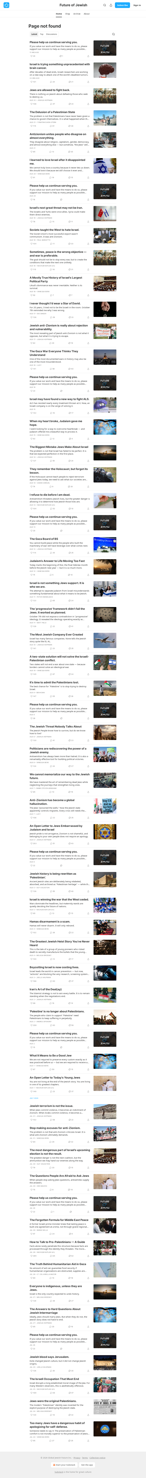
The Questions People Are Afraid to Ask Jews (59, 1175)
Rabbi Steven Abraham (46, 788)
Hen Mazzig (42, 1186)
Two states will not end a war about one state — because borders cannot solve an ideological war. (57, 666)
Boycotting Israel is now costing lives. (54, 967)
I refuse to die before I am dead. (50, 494)
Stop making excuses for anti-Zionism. (55, 1128)
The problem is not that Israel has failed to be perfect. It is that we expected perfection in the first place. (58, 452)
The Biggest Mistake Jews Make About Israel (59, 447)
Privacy (77, 1457)
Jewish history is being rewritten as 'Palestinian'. (53, 875)
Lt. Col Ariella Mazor (46, 1274)
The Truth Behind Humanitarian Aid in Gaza (58, 1264)
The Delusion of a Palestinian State (52, 112)
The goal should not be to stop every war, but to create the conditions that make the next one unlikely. (58, 261)
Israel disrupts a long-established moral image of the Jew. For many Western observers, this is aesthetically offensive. (60, 1384)
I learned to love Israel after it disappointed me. (57, 161)
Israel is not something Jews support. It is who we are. (57, 584)
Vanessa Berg (43, 174)
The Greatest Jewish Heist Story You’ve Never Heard (60, 943)
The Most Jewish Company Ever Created (56, 634)
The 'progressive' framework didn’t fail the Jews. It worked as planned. (57, 610)
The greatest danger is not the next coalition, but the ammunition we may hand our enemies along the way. (56, 1159)
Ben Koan (40, 693)
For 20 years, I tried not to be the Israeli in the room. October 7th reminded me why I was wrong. (60, 309)
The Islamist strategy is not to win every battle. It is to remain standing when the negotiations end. (60, 995)
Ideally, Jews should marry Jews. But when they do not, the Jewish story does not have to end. (58, 1318)
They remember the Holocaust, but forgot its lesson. (59, 470)
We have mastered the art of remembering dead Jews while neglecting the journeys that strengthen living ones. (59, 783)
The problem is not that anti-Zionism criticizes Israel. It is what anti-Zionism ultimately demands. (57, 1133)
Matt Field (41, 623)
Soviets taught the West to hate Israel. (54, 229)
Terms (85, 1457)
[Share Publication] (111, 5)
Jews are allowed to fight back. (50, 90)
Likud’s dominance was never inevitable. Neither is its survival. (56, 287)
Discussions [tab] (51, 34)
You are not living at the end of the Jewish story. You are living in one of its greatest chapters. (60, 1083)
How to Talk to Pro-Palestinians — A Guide (57, 1242)
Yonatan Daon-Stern (46, 122)
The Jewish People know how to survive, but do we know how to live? (57, 732)
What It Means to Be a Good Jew (51, 1055)
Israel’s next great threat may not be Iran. (56, 207)
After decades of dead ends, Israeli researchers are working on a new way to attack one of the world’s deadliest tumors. (59, 73)
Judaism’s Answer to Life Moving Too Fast (57, 561)
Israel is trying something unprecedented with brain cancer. (60, 66)
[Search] (105, 5)
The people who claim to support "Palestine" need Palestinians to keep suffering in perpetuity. (54, 1017)
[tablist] (44, 34)
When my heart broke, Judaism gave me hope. (56, 423)
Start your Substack (65, 1464)
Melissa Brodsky (44, 955)
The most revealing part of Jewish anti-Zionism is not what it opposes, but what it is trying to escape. (59, 334)
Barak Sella (42, 1230)
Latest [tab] (34, 34)
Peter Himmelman (45, 597)
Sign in (137, 5)
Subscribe (122, 5)
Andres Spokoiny (44, 1022)
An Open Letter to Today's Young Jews (55, 1077)
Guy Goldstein (43, 888)
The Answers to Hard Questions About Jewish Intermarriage (55, 1310)
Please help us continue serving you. (54, 42)
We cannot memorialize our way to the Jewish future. (60, 776)
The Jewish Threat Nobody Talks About (56, 726)
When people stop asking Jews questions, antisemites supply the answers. (59, 1181)
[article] (73, 49)
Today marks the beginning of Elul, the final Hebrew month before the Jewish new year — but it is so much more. (59, 566)
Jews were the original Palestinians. (53, 1401)
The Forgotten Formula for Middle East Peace (59, 1220)
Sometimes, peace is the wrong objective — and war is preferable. (58, 253)
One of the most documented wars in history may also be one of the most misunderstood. (58, 360)
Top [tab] (41, 34)
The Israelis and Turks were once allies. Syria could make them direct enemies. (57, 213)
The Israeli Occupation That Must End (54, 1379)
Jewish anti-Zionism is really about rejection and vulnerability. (59, 327)
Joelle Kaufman (43, 977)
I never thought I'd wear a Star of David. (55, 303)
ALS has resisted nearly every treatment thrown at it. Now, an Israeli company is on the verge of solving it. (60, 404)
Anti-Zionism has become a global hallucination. (52, 802)
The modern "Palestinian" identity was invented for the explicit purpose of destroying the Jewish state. (56, 1406)
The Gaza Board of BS (44, 539)
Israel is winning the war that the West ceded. (59, 899)
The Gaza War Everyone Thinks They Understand (54, 353)
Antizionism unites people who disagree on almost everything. (58, 136)
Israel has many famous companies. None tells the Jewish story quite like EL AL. (58, 640)
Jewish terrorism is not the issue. (51, 1106)
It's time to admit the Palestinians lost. (54, 682)
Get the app (87, 1464)
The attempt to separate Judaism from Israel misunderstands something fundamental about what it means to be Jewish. (59, 592)
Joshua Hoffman (44, 100)
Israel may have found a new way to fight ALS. (59, 399)
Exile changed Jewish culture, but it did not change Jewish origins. (58, 1362)
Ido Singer (41, 314)
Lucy (39, 365)
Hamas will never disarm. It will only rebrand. (52, 925)
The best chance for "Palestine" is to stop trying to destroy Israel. (58, 688)
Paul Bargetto (43, 240)
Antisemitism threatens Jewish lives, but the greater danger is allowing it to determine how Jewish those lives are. (60, 500)
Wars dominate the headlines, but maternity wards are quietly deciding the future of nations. (56, 905)
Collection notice (97, 1457)
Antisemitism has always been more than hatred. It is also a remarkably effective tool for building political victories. (59, 757)
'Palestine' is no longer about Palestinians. (57, 1011)
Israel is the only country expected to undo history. (54, 1293)
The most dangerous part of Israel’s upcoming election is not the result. (60, 1151)
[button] (58, 13)
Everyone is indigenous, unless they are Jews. (56, 1288)
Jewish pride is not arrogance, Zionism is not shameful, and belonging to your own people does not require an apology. (59, 835)
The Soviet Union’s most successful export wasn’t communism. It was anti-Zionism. (54, 235)
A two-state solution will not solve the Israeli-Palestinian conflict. (59, 658)
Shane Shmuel (43, 483)
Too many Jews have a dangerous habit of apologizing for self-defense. (57, 1424)
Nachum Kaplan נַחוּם (46, 266)
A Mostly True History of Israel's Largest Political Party (56, 279)
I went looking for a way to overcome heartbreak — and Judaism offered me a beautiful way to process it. (57, 430)
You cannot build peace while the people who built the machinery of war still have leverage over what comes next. (59, 544)
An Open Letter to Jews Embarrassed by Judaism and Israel (56, 827)
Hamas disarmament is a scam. (50, 921)
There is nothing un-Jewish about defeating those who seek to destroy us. (59, 95)
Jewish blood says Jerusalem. (49, 1357)
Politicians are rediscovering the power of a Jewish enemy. (58, 750)
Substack (59, 1472)
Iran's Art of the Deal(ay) (46, 989)
